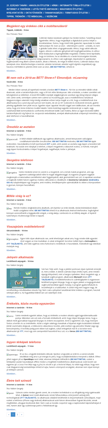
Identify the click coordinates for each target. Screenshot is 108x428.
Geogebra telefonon (20, 160)
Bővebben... (11, 71)
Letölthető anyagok (45, 9)
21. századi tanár (17, 5)
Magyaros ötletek (71, 9)
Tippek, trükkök (16, 16)
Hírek (55, 5)
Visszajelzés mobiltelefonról (25, 226)
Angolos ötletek (39, 5)
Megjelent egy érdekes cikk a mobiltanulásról (37, 26)
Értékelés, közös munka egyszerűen (31, 303)
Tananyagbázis (54, 12)
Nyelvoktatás (15, 12)
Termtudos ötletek (76, 12)
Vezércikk (51, 16)
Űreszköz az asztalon (21, 127)
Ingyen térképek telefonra (24, 342)
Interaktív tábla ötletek (75, 5)
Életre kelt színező (19, 380)
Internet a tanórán (18, 9)
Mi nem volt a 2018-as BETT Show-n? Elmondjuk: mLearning (47, 78)
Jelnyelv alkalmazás (20, 257)
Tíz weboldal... (35, 16)
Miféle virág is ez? (19, 196)
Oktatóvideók (34, 12)
